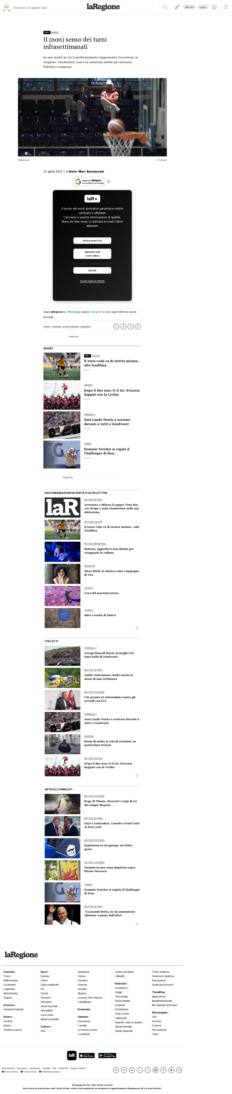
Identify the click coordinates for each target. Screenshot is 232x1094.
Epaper (203, 7)
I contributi (84, 1034)
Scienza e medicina (163, 976)
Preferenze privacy (50, 1072)
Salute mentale (123, 1026)
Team (155, 1034)
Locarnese (9, 984)
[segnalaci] (177, 7)
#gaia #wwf (159, 996)
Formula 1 (46, 997)
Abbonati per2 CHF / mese (92, 254)
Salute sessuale (124, 1030)
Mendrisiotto (10, 993)
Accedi (92, 270)
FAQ (54, 1068)
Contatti (46, 1068)
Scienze (82, 984)
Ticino (7, 976)
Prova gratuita (92, 241)
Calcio (44, 980)
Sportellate (47, 1010)
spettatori (85, 326)
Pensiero (83, 980)
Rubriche (121, 983)
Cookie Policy (30, 1072)
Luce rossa (47, 1014)
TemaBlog (158, 992)
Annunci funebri (78, 1068)
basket (47, 326)
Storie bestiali (122, 1000)
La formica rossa (87, 1029)
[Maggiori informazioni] (108, 181)
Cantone (9, 971)
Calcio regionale (50, 984)
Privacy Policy (11, 1072)
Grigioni (7, 997)
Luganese (9, 988)
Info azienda (159, 1029)
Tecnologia (121, 996)
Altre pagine (160, 1012)
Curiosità (120, 1005)
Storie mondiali (49, 1006)
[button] (116, 1070)
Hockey (45, 976)
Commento (84, 1021)
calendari (57, 326)
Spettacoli (83, 971)
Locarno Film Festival (90, 997)
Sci (42, 988)
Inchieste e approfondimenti (124, 988)
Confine (7, 1021)
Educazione (159, 980)
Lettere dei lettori (124, 971)
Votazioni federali (13, 1009)
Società (82, 988)
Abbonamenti (8, 1068)
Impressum (35, 1068)
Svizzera (9, 1005)
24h (154, 1016)
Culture (46, 1026)
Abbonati (189, 7)
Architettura (121, 1009)
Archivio (156, 1021)
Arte (43, 1030)
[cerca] (165, 7)
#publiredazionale (162, 1000)
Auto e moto (122, 1013)
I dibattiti (119, 976)
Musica (82, 993)
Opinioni (83, 1016)
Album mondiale (50, 1019)
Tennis (44, 993)
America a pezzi (12, 1029)
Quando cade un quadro (129, 1022)
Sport (44, 971)
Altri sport (46, 1001)
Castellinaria (84, 1001)
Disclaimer (22, 1068)
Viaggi (118, 992)
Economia (84, 1009)
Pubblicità (63, 1068)
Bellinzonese (10, 980)
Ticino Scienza (160, 971)
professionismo (71, 326)
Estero (7, 1016)
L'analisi (82, 1025)
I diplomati (120, 1018)
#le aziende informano (164, 1005)
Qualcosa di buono (162, 984)
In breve (156, 1025)
